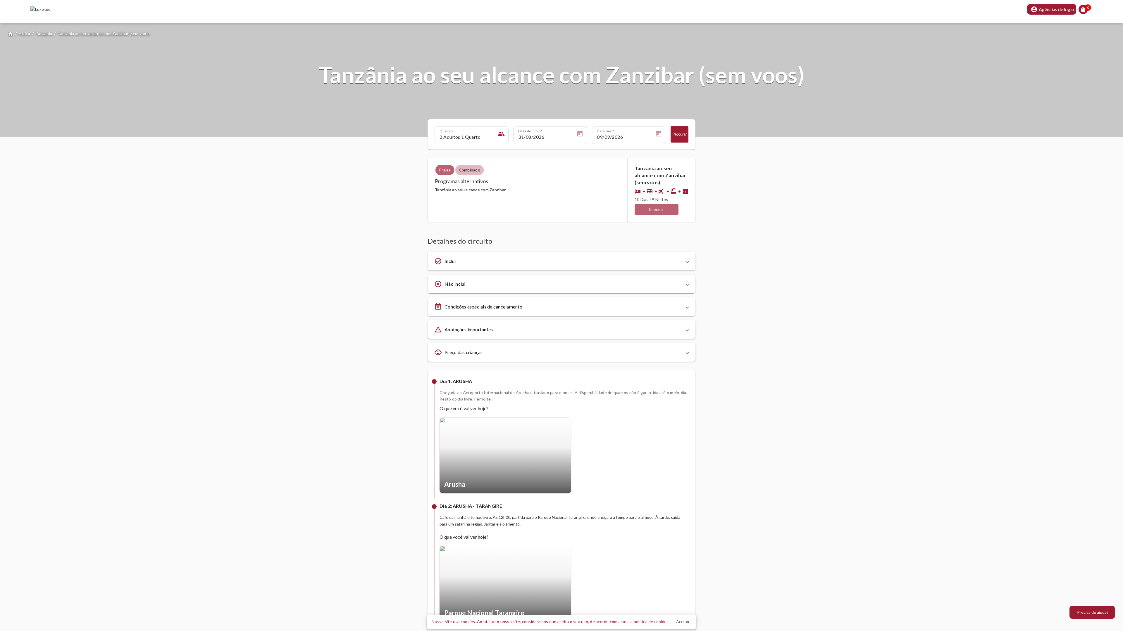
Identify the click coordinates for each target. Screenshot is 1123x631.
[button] (561, 261)
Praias (445, 169)
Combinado (469, 169)
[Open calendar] (580, 134)
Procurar (679, 134)
